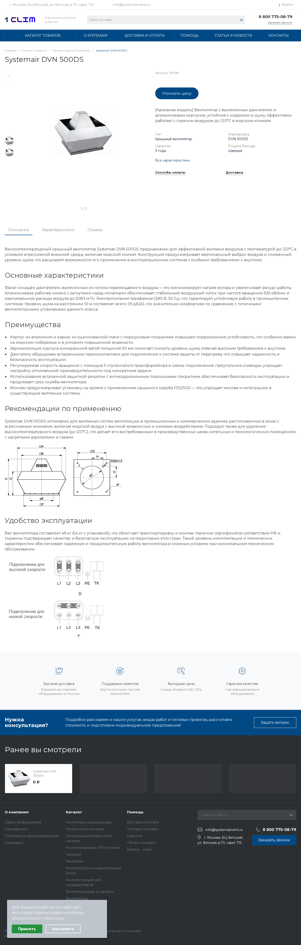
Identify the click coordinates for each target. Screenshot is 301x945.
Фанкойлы (74, 861)
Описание (18, 230)
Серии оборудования (23, 822)
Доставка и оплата (142, 822)
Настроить (63, 929)
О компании (17, 812)
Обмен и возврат (141, 843)
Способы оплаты (170, 172)
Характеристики (58, 230)
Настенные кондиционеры (88, 822)
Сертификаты (16, 829)
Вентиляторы (77, 898)
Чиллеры (73, 854)
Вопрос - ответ (139, 849)
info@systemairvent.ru (131, 5)
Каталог (74, 812)
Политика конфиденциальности (32, 836)
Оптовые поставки (142, 829)
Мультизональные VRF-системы (92, 848)
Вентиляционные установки (90, 892)
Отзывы (95, 230)
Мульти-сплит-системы (85, 829)
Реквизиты (14, 843)
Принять (27, 929)
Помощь (135, 812)
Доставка (234, 172)
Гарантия (135, 836)
